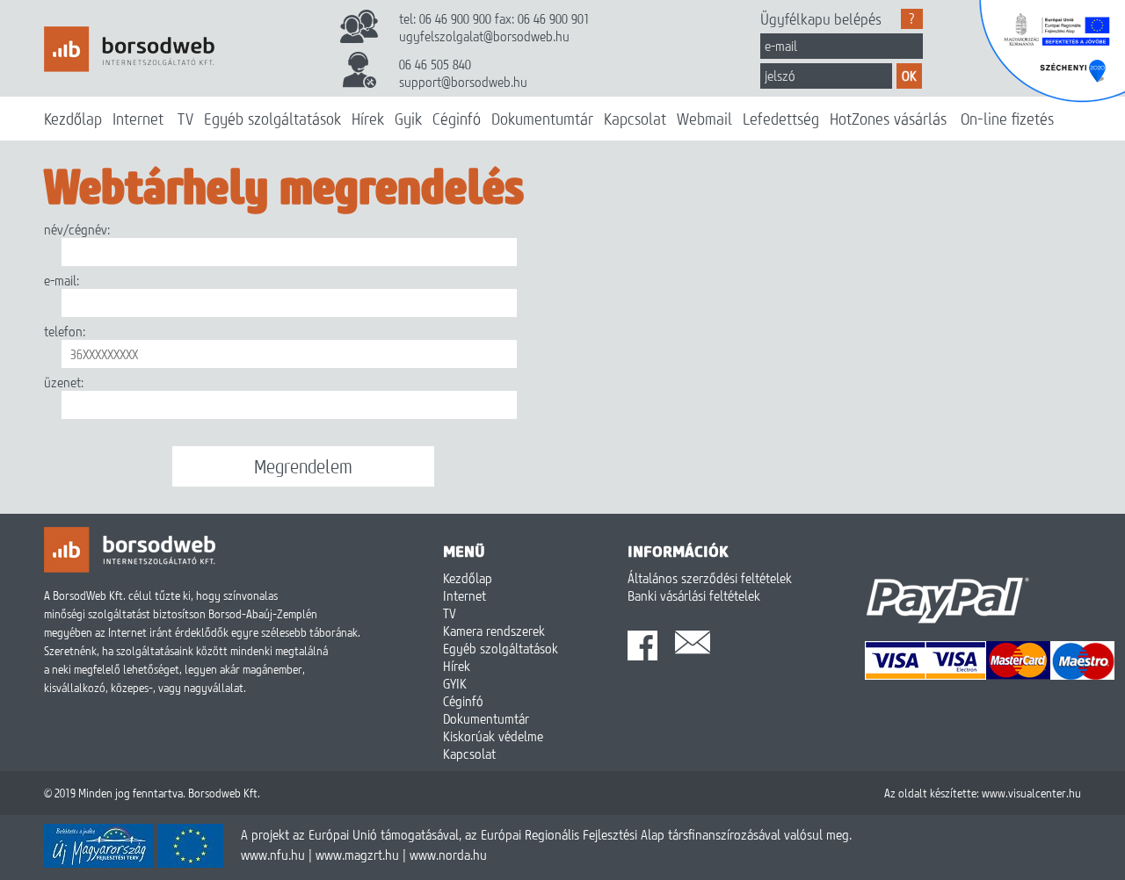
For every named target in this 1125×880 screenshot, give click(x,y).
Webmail (704, 118)
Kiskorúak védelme (493, 736)
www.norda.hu (448, 854)
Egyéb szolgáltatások (272, 118)
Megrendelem (303, 466)
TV (185, 118)
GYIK (455, 683)
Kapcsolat (635, 118)
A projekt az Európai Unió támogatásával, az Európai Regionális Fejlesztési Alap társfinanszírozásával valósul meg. (546, 834)
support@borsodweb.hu (463, 81)
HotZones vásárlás (888, 118)
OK (909, 75)
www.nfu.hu (273, 854)
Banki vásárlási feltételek (694, 595)
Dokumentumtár (542, 118)
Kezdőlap (73, 118)
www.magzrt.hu (357, 854)
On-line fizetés (1007, 118)
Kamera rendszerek (494, 630)
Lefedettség (781, 118)
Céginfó (456, 118)
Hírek (368, 118)
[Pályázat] (133, 862)
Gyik (408, 118)
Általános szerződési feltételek (710, 578)
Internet (137, 118)
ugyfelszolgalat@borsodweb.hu (484, 36)
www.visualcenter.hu (1031, 793)
